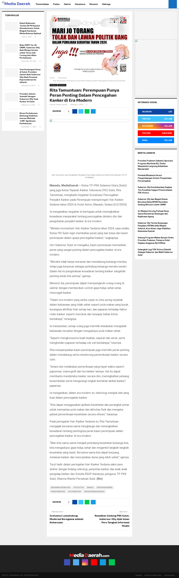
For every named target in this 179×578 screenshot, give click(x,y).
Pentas (56, 4)
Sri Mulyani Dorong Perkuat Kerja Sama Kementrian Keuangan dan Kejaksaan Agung (153, 214)
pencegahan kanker (104, 487)
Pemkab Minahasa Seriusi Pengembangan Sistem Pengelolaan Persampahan (155, 178)
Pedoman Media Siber (153, 575)
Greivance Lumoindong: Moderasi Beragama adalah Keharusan (66, 519)
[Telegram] (103, 562)
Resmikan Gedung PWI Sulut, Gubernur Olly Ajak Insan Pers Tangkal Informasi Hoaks (112, 520)
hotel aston (79, 487)
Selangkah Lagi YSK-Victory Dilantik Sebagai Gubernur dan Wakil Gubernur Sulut (155, 252)
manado (90, 487)
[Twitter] (76, 562)
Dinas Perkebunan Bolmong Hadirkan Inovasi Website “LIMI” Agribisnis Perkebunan (29, 118)
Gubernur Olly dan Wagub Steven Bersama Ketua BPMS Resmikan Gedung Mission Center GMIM (153, 202)
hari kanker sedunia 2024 (60, 487)
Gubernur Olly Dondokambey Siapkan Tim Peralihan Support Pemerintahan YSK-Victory (155, 190)
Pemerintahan (42, 4)
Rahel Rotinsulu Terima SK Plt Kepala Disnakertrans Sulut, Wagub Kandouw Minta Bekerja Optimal (30, 28)
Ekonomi (94, 4)
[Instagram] (85, 562)
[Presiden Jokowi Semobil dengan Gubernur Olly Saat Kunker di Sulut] (11, 97)
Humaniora (80, 4)
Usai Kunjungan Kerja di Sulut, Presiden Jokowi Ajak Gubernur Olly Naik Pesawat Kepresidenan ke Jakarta (30, 75)
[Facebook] (67, 562)
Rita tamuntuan (74, 491)
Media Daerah (61, 105)
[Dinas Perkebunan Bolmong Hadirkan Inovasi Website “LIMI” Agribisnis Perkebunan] (11, 116)
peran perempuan (58, 491)
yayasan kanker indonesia (94, 491)
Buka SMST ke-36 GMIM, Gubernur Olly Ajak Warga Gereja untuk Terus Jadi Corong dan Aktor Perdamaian (30, 51)
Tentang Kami (169, 575)
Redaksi (139, 575)
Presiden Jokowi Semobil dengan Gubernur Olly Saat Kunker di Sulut (29, 98)
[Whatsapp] (112, 562)
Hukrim (67, 4)
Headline (53, 85)
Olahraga (106, 4)
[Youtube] (94, 562)
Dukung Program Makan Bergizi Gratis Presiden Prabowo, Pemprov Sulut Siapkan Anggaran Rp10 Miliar (156, 240)
